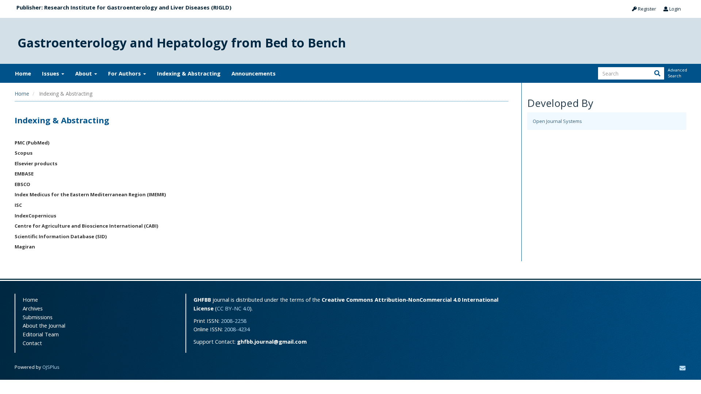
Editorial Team (41, 334)
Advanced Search (677, 72)
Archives (33, 308)
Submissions (38, 317)
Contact (32, 343)
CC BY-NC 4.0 (233, 308)
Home (23, 73)
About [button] (84, 73)
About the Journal (44, 325)
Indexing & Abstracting (189, 73)
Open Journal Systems (557, 121)
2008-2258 (233, 320)
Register (646, 8)
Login (674, 8)
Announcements (253, 73)
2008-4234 (237, 329)
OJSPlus (51, 367)
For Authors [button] (125, 73)
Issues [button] (51, 73)
